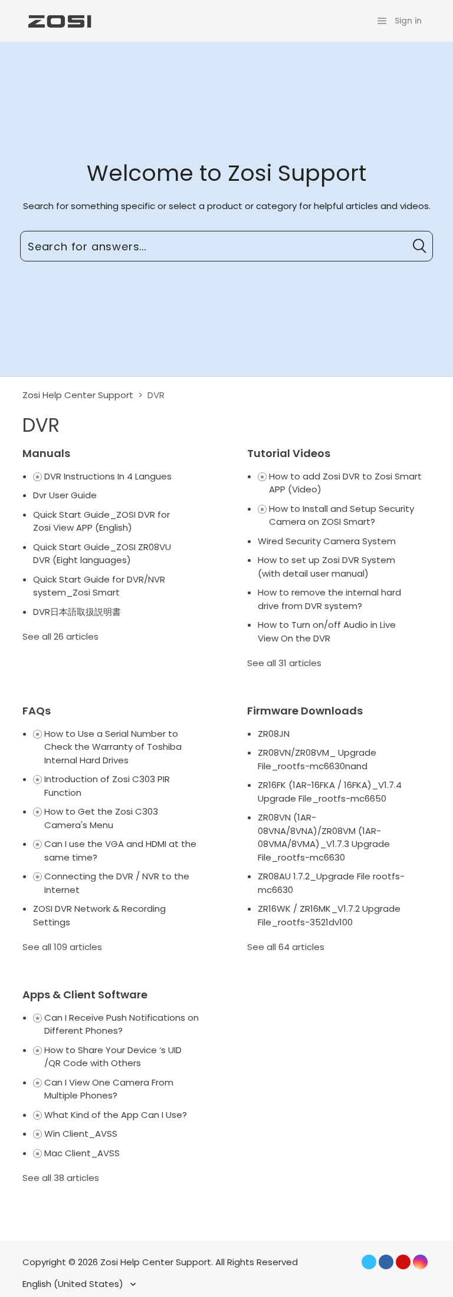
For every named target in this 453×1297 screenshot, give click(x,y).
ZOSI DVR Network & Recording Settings (99, 915)
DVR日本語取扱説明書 (77, 612)
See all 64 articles (285, 947)
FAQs (36, 710)
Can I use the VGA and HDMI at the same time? (120, 850)
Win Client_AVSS (80, 1133)
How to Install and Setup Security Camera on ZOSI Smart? (341, 515)
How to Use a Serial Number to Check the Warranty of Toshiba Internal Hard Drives (113, 746)
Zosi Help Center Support (77, 395)
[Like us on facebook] (386, 1262)
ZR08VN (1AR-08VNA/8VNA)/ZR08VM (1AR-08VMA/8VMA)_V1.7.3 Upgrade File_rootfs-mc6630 (324, 837)
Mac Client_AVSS (82, 1153)
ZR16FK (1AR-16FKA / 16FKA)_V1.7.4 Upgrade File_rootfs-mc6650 (330, 792)
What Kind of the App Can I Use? (115, 1115)
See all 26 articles (60, 636)
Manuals (46, 453)
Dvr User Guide (65, 495)
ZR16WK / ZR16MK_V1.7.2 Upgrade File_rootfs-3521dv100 (329, 915)
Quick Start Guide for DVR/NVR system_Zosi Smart (99, 586)
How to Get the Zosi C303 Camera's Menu (101, 818)
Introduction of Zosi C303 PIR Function (107, 786)
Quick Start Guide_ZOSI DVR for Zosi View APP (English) (101, 521)
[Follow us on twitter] (369, 1262)
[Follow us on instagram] (420, 1262)
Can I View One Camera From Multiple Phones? (108, 1089)
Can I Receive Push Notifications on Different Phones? (121, 1024)
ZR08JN (274, 733)
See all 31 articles (284, 663)
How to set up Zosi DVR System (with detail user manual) (326, 567)
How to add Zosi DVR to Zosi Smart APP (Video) (345, 483)
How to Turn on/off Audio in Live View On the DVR (327, 631)
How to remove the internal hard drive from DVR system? (329, 599)
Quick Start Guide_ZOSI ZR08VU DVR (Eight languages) (102, 554)
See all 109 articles (62, 947)
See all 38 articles (60, 1178)
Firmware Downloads (305, 710)
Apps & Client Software (84, 994)
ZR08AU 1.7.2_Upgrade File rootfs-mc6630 (331, 883)
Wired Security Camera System (327, 541)
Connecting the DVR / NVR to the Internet (116, 883)
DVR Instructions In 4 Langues (108, 476)
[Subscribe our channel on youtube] (403, 1262)
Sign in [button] (408, 21)
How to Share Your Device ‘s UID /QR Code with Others (113, 1057)
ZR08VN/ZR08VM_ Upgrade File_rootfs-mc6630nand (317, 759)
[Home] (58, 20)
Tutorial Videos (288, 453)
